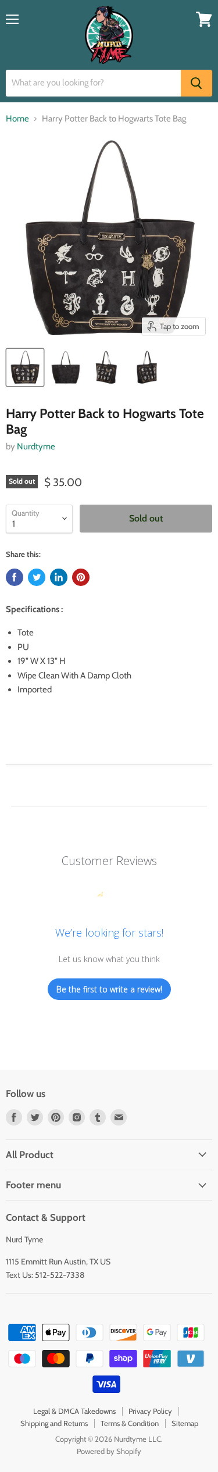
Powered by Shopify (109, 1451)
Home (17, 119)
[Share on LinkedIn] (58, 577)
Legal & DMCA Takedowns (74, 1411)
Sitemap (184, 1423)
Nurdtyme (36, 446)
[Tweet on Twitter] (36, 577)
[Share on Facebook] (14, 577)
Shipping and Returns (54, 1423)
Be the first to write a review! (109, 989)
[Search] (196, 83)
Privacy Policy (150, 1411)
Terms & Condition (130, 1423)
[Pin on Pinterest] (81, 577)
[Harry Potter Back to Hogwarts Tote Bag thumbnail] (25, 367)
